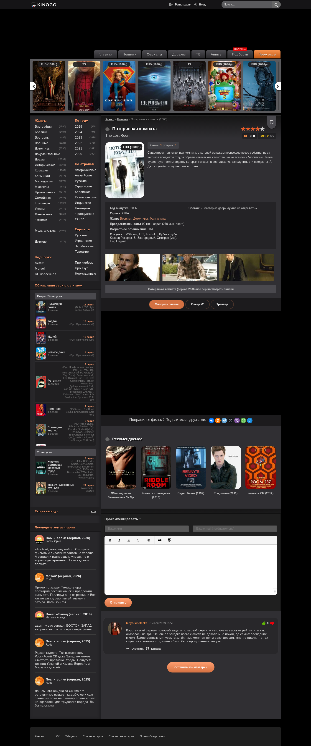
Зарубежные (84, 246)
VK (58, 736)
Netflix (39, 263)
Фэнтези (41, 219)
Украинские (83, 186)
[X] (230, 420)
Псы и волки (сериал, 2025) (68, 538)
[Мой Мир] (249, 420)
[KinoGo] (43, 5)
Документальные (47, 154)
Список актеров (93, 736)
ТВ (198, 54)
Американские (85, 170)
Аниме (216, 54)
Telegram (71, 736)
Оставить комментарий (190, 667)
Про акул (81, 268)
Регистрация (183, 4)
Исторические (45, 165)
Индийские (83, 203)
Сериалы (154, 54)
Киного (39, 736)
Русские (81, 181)
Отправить (118, 602)
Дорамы (179, 54)
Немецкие (82, 208)
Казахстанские (86, 197)
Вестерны (42, 137)
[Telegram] (224, 420)
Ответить (138, 648)
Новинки (130, 54)
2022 (78, 143)
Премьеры (267, 54)
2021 (78, 148)
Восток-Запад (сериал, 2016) (69, 614)
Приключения (45, 192)
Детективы (140, 218)
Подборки (240, 53)
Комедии (41, 170)
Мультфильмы (45, 230)
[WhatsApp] (243, 420)
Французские (84, 213)
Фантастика (158, 218)
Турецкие (82, 251)
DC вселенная (45, 274)
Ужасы (40, 208)
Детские (41, 241)
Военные (41, 143)
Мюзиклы (42, 187)
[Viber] (237, 420)
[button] (109, 540)
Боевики (125, 218)
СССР (79, 219)
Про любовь (84, 262)
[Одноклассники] (218, 420)
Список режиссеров (121, 736)
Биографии (43, 126)
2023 (78, 137)
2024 (78, 132)
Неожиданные (85, 273)
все (93, 511)
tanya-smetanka (136, 623)
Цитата (156, 648)
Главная (105, 54)
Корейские (83, 192)
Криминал (42, 176)
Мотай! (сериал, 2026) (63, 576)
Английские (83, 175)
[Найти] (276, 4)
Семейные (43, 198)
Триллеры (42, 203)
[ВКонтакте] (211, 420)
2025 (78, 126)
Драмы (40, 159)
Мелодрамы (44, 181)
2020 (78, 154)
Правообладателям (152, 736)
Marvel (40, 268)
